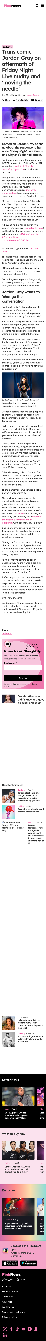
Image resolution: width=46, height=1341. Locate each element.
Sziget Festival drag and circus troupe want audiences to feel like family (18, 1226)
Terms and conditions (13, 1312)
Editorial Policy (10, 1291)
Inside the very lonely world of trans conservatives (31, 810)
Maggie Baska (32, 95)
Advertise (7, 1301)
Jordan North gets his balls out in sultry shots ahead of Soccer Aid (30, 1039)
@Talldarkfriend (34, 228)
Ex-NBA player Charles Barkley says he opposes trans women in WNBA (16, 1115)
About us (6, 1286)
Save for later (22, 100)
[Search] (37, 5)
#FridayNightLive (29, 234)
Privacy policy (9, 1317)
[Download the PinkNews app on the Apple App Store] (10, 1263)
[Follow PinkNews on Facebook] (11, 1330)
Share (7, 100)
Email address (13, 663)
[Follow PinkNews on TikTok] (17, 1330)
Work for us (8, 1307)
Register (23, 678)
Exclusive (7, 47)
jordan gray (7, 633)
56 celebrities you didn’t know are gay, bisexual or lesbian (31, 699)
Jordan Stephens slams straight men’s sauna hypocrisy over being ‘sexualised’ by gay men (29, 797)
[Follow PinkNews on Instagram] (30, 1330)
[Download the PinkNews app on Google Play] (28, 1263)
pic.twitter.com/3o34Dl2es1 (16, 240)
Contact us (7, 1296)
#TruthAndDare (10, 237)
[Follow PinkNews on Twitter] (5, 1330)
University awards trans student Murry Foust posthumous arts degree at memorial (30, 1024)
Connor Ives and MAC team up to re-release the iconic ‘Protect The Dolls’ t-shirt (17, 1169)
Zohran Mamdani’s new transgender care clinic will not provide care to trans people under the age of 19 (36, 834)
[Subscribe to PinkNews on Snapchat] (36, 1330)
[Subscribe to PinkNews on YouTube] (23, 1330)
